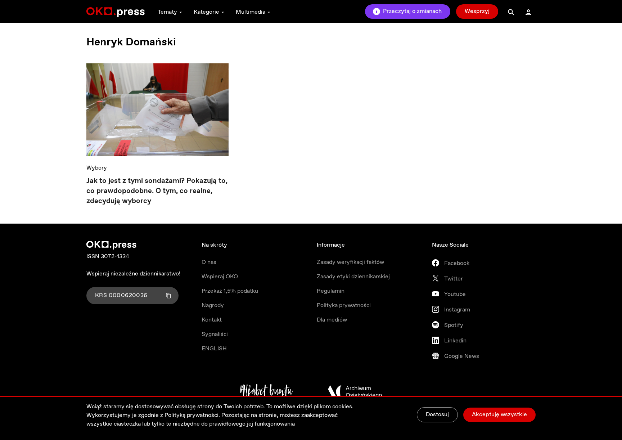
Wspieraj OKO (220, 276)
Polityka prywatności (344, 305)
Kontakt (212, 320)
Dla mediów (332, 320)
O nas (209, 262)
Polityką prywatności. (192, 415)
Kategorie (206, 12)
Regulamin (330, 291)
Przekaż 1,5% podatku (230, 291)
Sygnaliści (215, 334)
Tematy (167, 12)
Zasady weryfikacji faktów (350, 262)
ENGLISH (214, 349)
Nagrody (213, 305)
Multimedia (250, 12)
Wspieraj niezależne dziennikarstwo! (133, 274)
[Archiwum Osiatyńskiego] (355, 391)
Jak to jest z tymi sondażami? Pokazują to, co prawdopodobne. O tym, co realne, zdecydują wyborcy (156, 191)
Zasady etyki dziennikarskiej (353, 276)
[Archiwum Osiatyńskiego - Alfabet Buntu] (266, 392)
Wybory (96, 168)
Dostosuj (437, 414)
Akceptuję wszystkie (499, 414)
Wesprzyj (477, 11)
